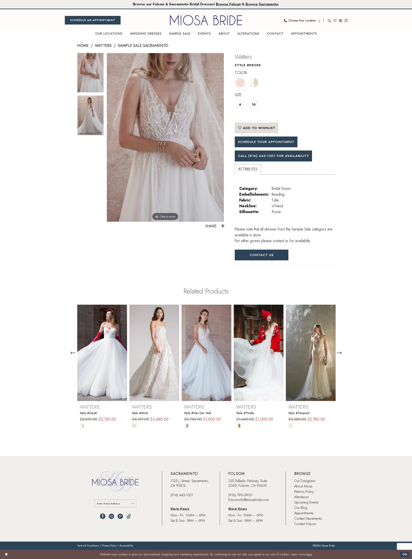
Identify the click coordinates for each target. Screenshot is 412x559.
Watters (103, 45)
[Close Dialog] (6, 554)
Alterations (301, 496)
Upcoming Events (306, 502)
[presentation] (102, 353)
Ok (404, 554)
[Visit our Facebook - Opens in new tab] (102, 516)
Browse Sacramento (261, 4)
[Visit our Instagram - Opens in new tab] (111, 516)
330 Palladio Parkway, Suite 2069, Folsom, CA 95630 (247, 483)
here (309, 554)
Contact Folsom (305, 523)
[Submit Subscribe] (132, 503)
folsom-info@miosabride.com (248, 499)
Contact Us (262, 255)
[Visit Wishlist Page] (335, 20)
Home (83, 45)
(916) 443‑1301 (182, 495)
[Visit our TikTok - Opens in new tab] (128, 516)
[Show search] (329, 20)
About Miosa (303, 486)
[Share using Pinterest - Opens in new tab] (223, 226)
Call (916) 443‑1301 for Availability (273, 156)
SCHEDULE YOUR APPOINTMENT (266, 142)
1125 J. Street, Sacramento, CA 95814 (190, 483)
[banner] (206, 20)
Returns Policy (304, 491)
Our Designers (304, 480)
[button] (340, 20)
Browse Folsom (228, 4)
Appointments (304, 513)
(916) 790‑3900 (240, 495)
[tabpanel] (90, 74)
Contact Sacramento (308, 518)
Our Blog (300, 507)
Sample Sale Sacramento (143, 45)
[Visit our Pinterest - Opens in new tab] (120, 516)
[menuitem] (93, 20)
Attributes (248, 169)
